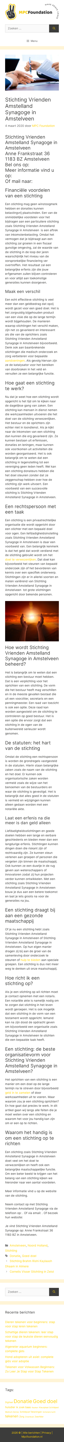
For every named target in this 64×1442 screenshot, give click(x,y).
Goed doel (29, 1256)
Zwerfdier (39, 1417)
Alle (25, 1432)
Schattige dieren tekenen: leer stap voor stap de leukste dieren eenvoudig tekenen (31, 1336)
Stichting (11, 1250)
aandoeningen (15, 360)
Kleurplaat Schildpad (49, 1407)
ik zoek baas (23, 1407)
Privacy (46, 1432)
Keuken (35, 1407)
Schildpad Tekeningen (31, 1412)
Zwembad (29, 1417)
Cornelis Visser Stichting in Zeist (32, 1271)
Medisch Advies (12, 1412)
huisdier (10, 1407)
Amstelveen (18, 1245)
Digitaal (9, 1402)
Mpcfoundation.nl (32, 1436)
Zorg (21, 1416)
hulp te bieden (30, 960)
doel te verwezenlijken (20, 559)
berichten (34, 1432)
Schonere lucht (49, 1412)
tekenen (11, 1416)
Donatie (15, 1256)
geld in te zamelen (17, 1092)
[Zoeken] (54, 28)
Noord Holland (38, 1245)
